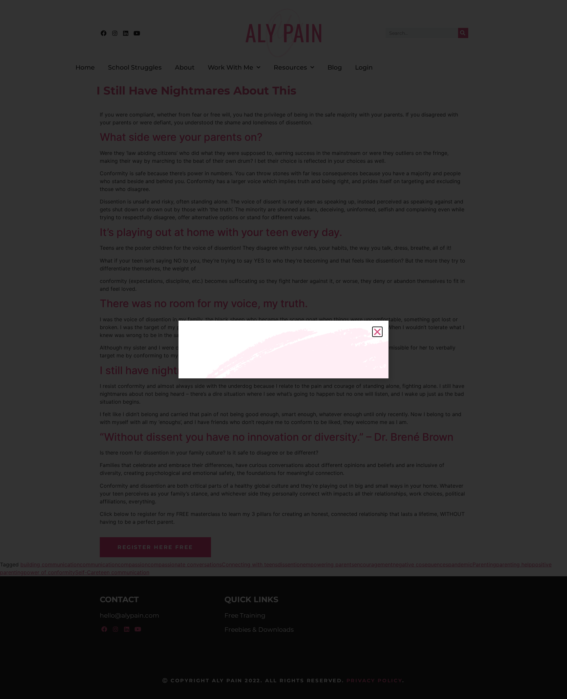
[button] (377, 331)
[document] (283, 349)
